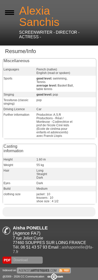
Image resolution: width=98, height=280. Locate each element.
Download (20, 260)
